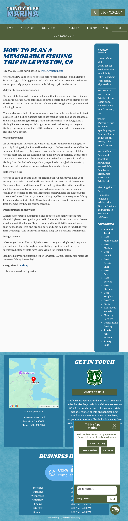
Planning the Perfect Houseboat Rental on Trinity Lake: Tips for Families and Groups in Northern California (107, 202)
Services (49, 28)
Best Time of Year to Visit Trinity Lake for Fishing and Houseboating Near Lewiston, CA (106, 101)
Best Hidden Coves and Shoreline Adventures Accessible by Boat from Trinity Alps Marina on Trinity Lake (105, 166)
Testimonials (97, 28)
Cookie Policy (75, 518)
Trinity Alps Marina (108, 334)
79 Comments (55, 70)
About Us (28, 28)
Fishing (24, 265)
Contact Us (62, 35)
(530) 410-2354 (111, 12)
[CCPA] (64, 484)
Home (9, 28)
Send (112, 499)
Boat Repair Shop (107, 263)
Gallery (72, 28)
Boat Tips (109, 300)
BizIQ (79, 498)
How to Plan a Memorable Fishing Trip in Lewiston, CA (38, 56)
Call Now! (108, 450)
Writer (44, 70)
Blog (119, 28)
